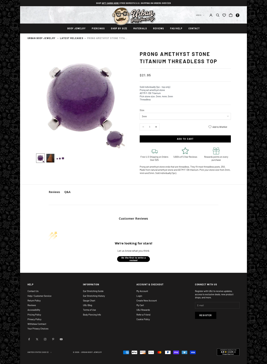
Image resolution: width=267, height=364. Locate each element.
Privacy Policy (126, 228)
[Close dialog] (160, 135)
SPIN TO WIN (133, 218)
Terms (132, 228)
